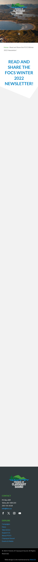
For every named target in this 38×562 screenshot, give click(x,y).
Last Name (8, 320)
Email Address (9, 323)
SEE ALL (18, 398)
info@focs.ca (7, 508)
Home (6, 47)
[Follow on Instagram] (15, 513)
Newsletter (16, 168)
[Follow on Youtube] (21, 513)
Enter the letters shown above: (15, 331)
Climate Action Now (11, 162)
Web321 (33, 560)
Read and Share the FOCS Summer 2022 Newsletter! (18, 374)
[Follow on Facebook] (4, 513)
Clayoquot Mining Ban (20, 159)
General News (15, 165)
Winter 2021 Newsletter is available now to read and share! (18, 382)
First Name (8, 317)
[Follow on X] (9, 513)
